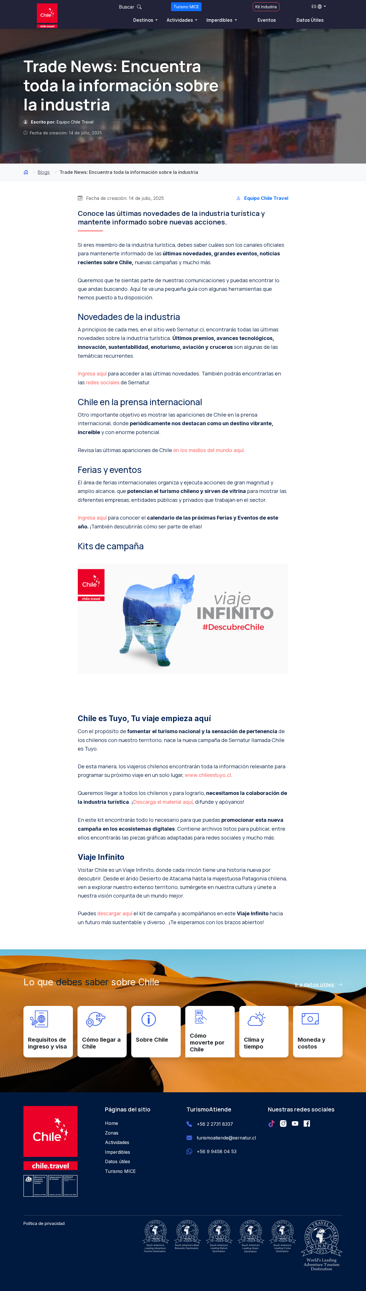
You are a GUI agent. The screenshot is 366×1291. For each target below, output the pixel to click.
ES (314, 6)
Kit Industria (266, 6)
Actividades (180, 20)
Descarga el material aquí (163, 802)
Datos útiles (117, 1161)
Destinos (143, 20)
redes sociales (103, 382)
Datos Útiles (310, 20)
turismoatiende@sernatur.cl (226, 1138)
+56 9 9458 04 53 (216, 1151)
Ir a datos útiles (315, 984)
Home (111, 1123)
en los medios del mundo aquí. (209, 450)
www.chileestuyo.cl (208, 775)
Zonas (111, 1133)
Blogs (44, 172)
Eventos (267, 20)
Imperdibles (219, 20)
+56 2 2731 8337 (215, 1124)
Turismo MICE (186, 6)
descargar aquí (114, 913)
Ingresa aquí (92, 374)
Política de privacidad (44, 1223)
